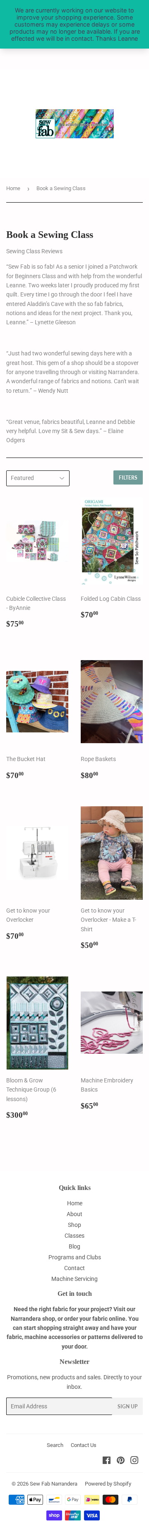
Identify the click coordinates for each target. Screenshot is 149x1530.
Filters (128, 478)
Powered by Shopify (108, 1484)
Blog (74, 1246)
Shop (74, 1225)
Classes (74, 1235)
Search (55, 1445)
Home (13, 188)
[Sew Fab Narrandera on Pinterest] (120, 1461)
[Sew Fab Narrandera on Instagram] (134, 1461)
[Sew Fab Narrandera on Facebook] (106, 1461)
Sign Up (127, 1406)
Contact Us (83, 1445)
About (74, 1214)
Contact (74, 1268)
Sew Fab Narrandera (53, 1484)
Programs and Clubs (74, 1257)
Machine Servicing (74, 1278)
